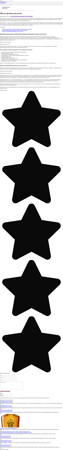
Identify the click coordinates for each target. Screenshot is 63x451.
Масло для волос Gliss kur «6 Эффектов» (8, 428)
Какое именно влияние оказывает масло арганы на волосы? (15, 30)
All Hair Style (2, 2)
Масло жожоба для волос (5, 446)
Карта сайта (4, 8)
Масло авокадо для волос (5, 437)
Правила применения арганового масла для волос (12, 31)
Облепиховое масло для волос (6, 402)
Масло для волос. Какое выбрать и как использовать (22, 16)
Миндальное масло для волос (6, 406)
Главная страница (6, 7)
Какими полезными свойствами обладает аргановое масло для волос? (17, 29)
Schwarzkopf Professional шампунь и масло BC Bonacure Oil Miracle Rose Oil (16, 432)
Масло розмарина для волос (6, 441)
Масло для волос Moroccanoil (6, 411)
